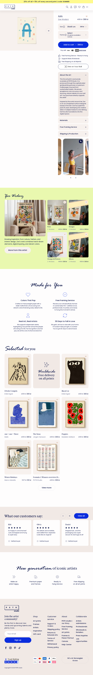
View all (81, 516)
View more (46, 487)
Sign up (18, 640)
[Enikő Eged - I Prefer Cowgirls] (18, 371)
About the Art (65, 75)
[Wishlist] (79, 7)
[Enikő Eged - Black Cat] (75, 371)
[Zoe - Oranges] (78, 212)
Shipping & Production (69, 134)
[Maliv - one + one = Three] (18, 414)
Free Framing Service (68, 127)
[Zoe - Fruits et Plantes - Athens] (78, 244)
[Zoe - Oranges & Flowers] (57, 244)
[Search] (67, 7)
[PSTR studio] (10, 7)
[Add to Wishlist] (86, 16)
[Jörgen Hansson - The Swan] (46, 414)
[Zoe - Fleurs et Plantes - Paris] (57, 212)
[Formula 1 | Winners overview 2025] (46, 457)
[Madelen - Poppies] (75, 414)
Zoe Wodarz (63, 19)
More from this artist (17, 250)
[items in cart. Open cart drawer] (83, 7)
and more (82, 50)
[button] (88, 7)
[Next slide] (48, 31)
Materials (64, 120)
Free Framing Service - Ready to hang (75, 56)
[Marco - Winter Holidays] (18, 457)
